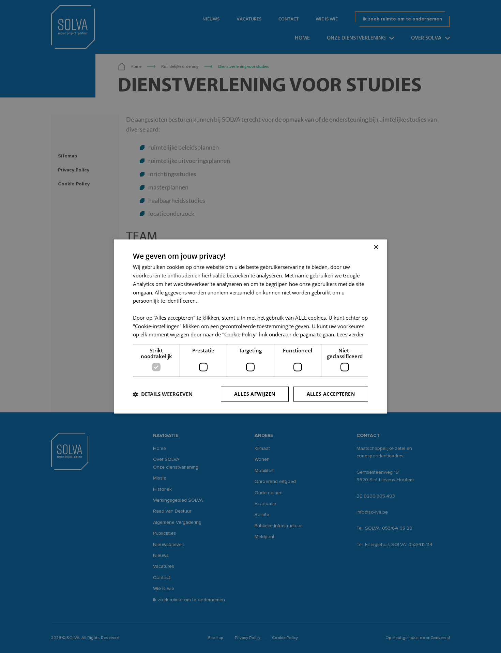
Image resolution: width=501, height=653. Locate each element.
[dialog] (250, 326)
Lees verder (350, 334)
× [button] (375, 247)
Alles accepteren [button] (331, 394)
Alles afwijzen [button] (254, 394)
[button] (163, 394)
